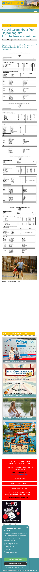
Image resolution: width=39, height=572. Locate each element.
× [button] (27, 527)
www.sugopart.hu (19, 488)
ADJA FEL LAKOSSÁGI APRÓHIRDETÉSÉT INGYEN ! (19, 493)
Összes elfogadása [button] (15, 559)
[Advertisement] (19, 18)
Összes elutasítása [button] (15, 564)
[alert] (15, 547)
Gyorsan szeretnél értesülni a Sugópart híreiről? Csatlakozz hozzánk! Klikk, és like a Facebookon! (19, 47)
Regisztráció (25, 497)
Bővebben (13, 540)
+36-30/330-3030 (19, 478)
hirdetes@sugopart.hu (19, 474)
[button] (15, 567)
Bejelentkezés (14, 497)
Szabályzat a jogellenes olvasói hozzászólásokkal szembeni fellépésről (19, 570)
